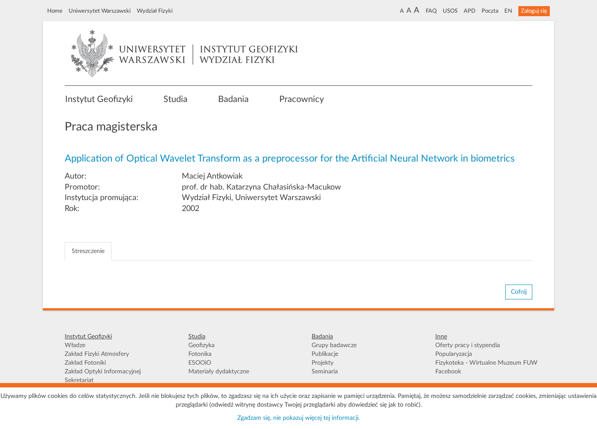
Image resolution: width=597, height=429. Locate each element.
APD (470, 11)
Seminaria (325, 372)
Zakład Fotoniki (85, 363)
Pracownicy (301, 99)
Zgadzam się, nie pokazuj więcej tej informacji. (298, 418)
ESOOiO (199, 363)
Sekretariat (79, 380)
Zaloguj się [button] (534, 11)
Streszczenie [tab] (88, 251)
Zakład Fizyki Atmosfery (97, 354)
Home (54, 11)
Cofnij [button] (519, 292)
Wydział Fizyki (155, 11)
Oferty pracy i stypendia (467, 345)
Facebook (448, 372)
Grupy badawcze (334, 345)
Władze (75, 345)
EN (508, 11)
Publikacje (325, 354)
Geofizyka (201, 345)
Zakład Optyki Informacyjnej (103, 372)
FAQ (431, 11)
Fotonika (200, 354)
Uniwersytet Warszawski (100, 11)
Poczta (490, 11)
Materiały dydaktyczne (218, 372)
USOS (450, 11)
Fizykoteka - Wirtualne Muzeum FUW (486, 363)
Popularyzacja (453, 354)
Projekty (322, 363)
